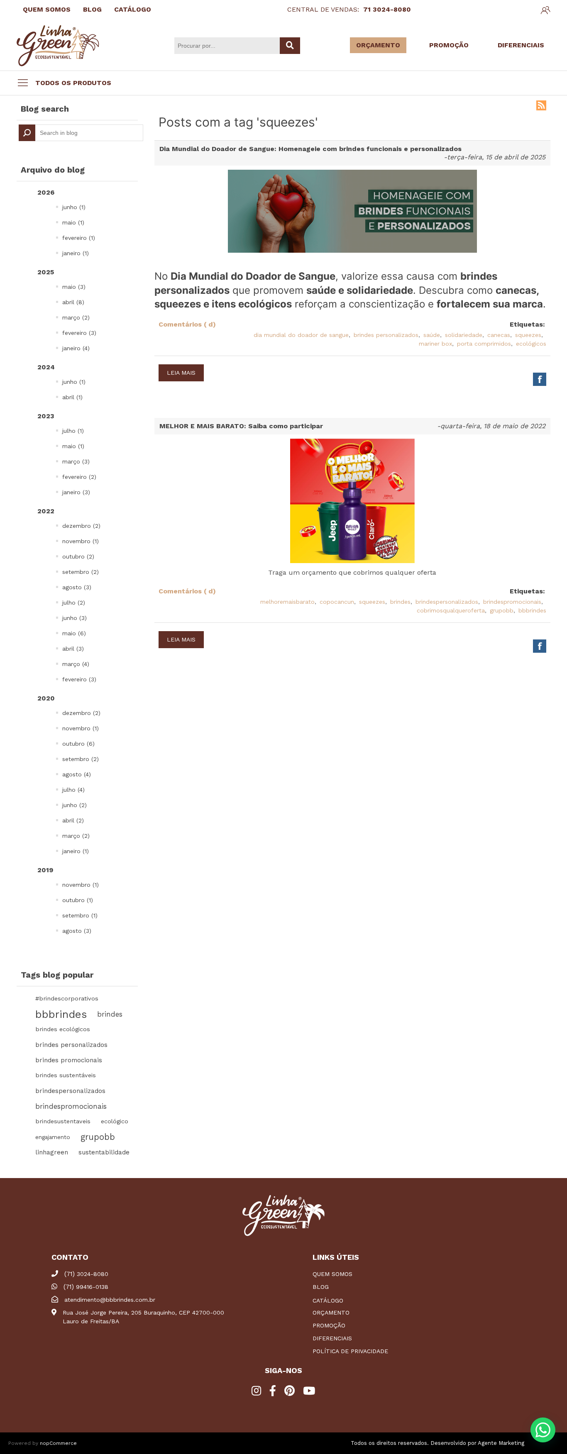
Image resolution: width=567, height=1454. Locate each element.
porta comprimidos (484, 343)
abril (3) (73, 648)
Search (27, 132)
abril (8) (73, 302)
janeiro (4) (76, 348)
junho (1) (74, 207)
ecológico (114, 1121)
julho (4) (73, 789)
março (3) (76, 461)
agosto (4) (76, 774)
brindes (109, 1014)
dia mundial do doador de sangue (301, 335)
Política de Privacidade (350, 1351)
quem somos (332, 1274)
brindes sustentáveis (65, 1075)
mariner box (435, 343)
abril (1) (72, 397)
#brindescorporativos (66, 998)
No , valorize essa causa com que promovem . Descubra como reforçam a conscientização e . (350, 290)
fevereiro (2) (79, 476)
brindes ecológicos (62, 1029)
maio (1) (73, 222)
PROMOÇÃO (449, 45)
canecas (498, 335)
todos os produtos (73, 83)
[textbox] (81, 132)
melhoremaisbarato (287, 601)
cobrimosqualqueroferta (451, 610)
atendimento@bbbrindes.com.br (109, 1299)
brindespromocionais (71, 1106)
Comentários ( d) (187, 324)
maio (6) (74, 633)
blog (321, 1286)
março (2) (76, 317)
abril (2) (73, 820)
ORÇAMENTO (378, 45)
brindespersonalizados (70, 1091)
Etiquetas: (527, 324)
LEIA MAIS (181, 372)
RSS (541, 105)
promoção (329, 1325)
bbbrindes (61, 1014)
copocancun (337, 601)
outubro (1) (77, 900)
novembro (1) (80, 541)
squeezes (528, 335)
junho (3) (74, 618)
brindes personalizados (71, 1045)
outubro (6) (78, 743)
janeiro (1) (75, 253)
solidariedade (463, 335)
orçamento (331, 1312)
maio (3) (74, 286)
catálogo (328, 1300)
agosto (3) (76, 587)
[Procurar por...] (290, 45)
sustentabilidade (104, 1152)
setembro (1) (80, 915)
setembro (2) (80, 571)
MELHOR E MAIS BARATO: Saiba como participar (241, 426)
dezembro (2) (81, 525)
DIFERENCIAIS (521, 45)
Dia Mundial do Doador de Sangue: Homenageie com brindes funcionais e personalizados (310, 149)
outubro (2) (78, 556)
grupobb (98, 1137)
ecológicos (531, 343)
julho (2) (73, 602)
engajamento (52, 1137)
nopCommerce (58, 1443)
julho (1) (73, 430)
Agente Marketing (501, 1443)
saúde (431, 335)
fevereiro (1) (78, 237)
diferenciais (332, 1338)
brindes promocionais (68, 1060)
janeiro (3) (76, 492)
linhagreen (51, 1152)
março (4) (75, 664)
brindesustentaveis (62, 1121)
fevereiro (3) (79, 332)
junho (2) (74, 805)
